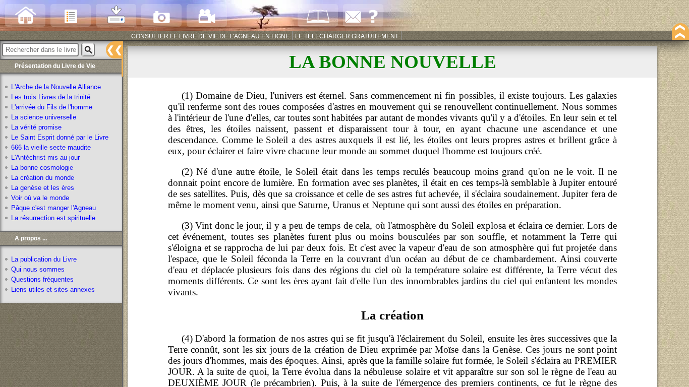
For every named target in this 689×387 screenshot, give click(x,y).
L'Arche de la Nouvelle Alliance (56, 87)
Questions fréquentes (42, 279)
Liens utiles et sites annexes (53, 289)
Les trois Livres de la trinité (50, 97)
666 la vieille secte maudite (51, 147)
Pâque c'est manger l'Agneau (53, 208)
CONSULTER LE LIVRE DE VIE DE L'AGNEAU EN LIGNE (210, 36)
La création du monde (42, 177)
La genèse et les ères (42, 187)
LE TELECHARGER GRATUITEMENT (346, 36)
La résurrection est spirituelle (53, 218)
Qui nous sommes (38, 269)
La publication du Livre (44, 259)
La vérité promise (36, 127)
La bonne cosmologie (42, 167)
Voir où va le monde (40, 198)
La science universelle (43, 117)
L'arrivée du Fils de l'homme (51, 107)
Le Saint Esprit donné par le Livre (59, 137)
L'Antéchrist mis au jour (45, 157)
